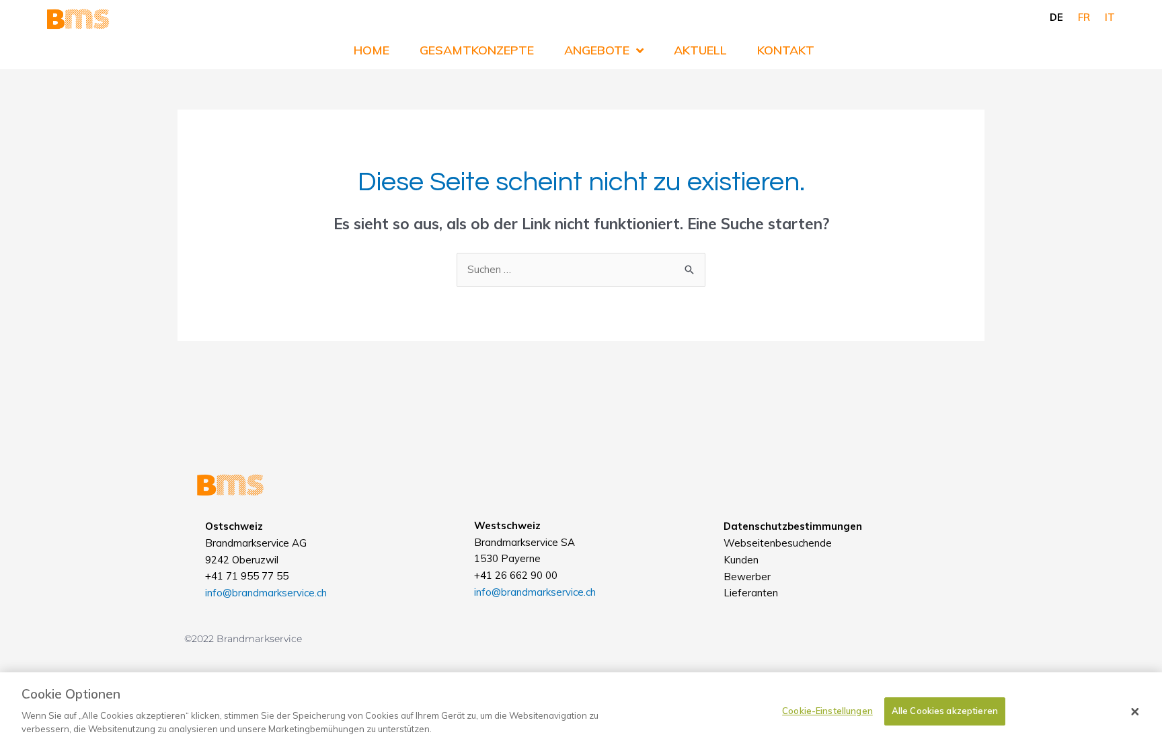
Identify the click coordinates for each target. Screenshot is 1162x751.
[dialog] (581, 711)
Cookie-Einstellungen (827, 710)
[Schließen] (1135, 712)
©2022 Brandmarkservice (243, 639)
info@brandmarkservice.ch (266, 592)
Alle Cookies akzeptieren (945, 710)
